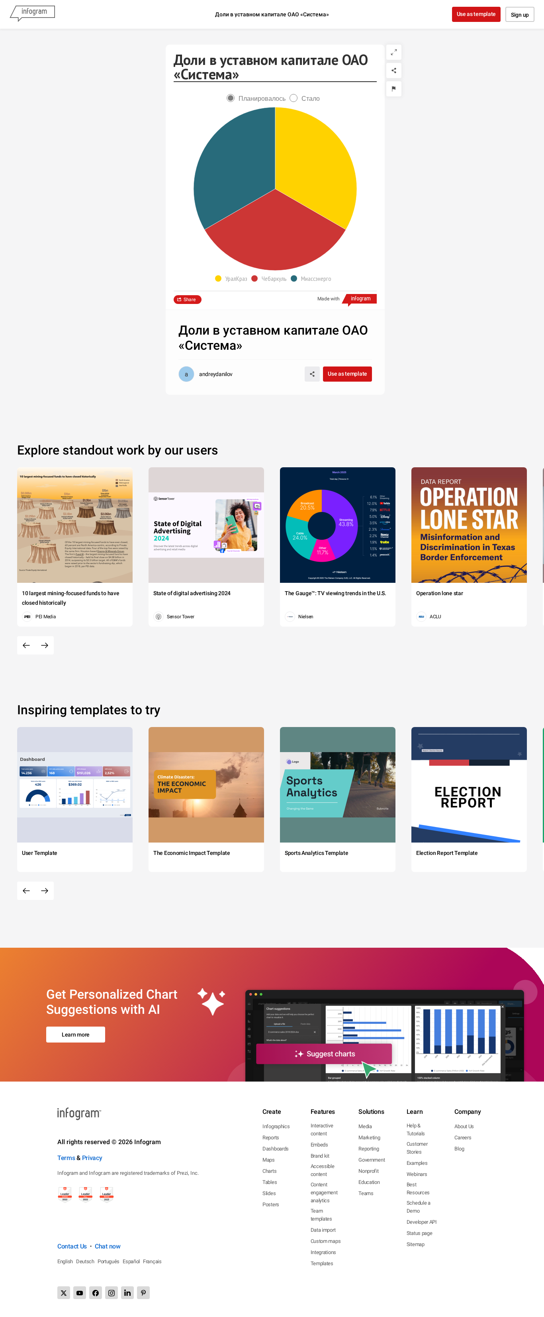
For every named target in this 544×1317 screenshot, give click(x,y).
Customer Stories (417, 1148)
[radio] (258, 98)
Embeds (319, 1145)
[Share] (393, 70)
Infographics (276, 1126)
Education (369, 1182)
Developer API (422, 1222)
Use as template (476, 14)
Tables (269, 1182)
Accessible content (323, 1170)
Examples (417, 1163)
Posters (270, 1204)
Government (371, 1160)
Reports (270, 1138)
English (65, 1261)
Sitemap (416, 1244)
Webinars (417, 1174)
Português (108, 1261)
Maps (268, 1160)
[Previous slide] (26, 645)
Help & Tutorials (416, 1130)
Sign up (520, 15)
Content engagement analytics (324, 1192)
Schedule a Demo (419, 1207)
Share (190, 299)
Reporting (368, 1149)
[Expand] (393, 52)
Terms (66, 1158)
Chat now (108, 1246)
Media (365, 1126)
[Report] (393, 88)
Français (152, 1261)
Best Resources (418, 1188)
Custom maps (326, 1241)
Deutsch (85, 1261)
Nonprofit (368, 1171)
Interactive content (322, 1130)
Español (131, 1261)
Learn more (76, 1034)
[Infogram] (32, 14)
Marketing (369, 1138)
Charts (269, 1171)
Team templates (321, 1215)
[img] (316, 168)
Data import (323, 1230)
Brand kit (320, 1156)
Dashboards (275, 1149)
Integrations (323, 1252)
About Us (464, 1126)
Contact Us (72, 1246)
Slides (269, 1193)
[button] (233, 278)
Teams (366, 1193)
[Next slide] (44, 645)
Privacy (92, 1158)
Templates (322, 1263)
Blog (459, 1149)
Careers (462, 1138)
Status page (419, 1233)
